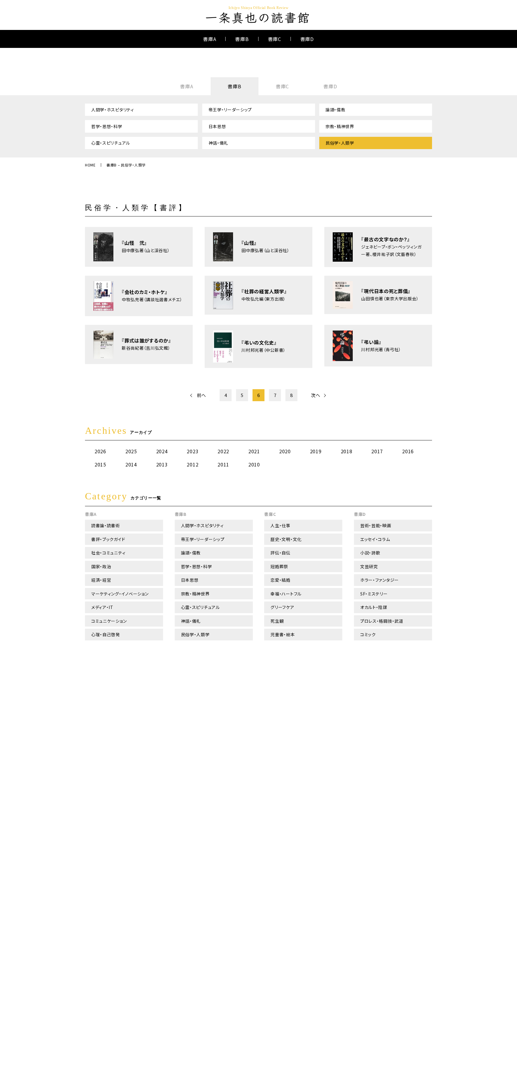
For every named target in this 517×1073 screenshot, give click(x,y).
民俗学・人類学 (340, 143)
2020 (285, 451)
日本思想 (217, 126)
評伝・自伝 (280, 553)
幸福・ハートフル (286, 594)
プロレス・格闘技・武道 (381, 621)
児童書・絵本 (282, 634)
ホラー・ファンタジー (379, 580)
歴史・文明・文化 (286, 539)
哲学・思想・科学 (106, 126)
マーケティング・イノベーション (120, 594)
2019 (316, 451)
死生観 (277, 621)
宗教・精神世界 (340, 126)
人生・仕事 (280, 525)
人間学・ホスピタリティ (112, 110)
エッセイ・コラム (375, 539)
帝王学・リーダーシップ (230, 110)
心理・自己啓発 (105, 634)
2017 (377, 451)
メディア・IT (102, 607)
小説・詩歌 (370, 553)
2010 (254, 464)
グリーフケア (282, 607)
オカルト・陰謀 (373, 607)
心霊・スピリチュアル (110, 143)
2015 (100, 464)
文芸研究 (369, 566)
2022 (223, 451)
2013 (162, 464)
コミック (368, 634)
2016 (408, 451)
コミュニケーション (109, 621)
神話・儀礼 (219, 143)
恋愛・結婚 (280, 580)
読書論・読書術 (105, 525)
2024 (162, 451)
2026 (100, 451)
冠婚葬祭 (279, 566)
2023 (192, 451)
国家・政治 (101, 566)
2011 (223, 464)
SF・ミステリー (374, 594)
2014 (131, 464)
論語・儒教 (336, 110)
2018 (346, 451)
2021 (254, 451)
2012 (192, 464)
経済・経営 (101, 580)
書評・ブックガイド (108, 539)
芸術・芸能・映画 (375, 525)
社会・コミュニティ (108, 553)
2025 (131, 451)
